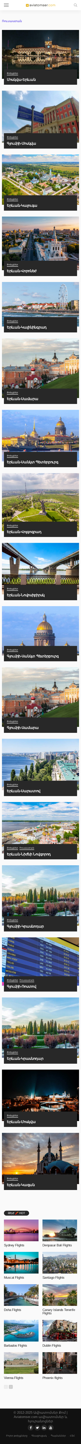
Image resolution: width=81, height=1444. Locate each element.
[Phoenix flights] (59, 1363)
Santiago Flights (53, 1277)
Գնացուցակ (39, 1435)
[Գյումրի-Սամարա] (40, 697)
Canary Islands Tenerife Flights (58, 1311)
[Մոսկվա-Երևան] (40, 54)
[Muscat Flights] (21, 1263)
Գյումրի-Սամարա (23, 728)
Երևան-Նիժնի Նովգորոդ (29, 854)
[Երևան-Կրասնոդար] (40, 1027)
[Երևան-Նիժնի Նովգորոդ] (40, 827)
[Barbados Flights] (21, 1331)
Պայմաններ (58, 1435)
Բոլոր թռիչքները (17, 1435)
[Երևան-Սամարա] (40, 368)
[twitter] (37, 1428)
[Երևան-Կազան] (40, 1158)
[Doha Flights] (21, 1295)
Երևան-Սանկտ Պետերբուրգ (32, 462)
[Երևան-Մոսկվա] (40, 1095)
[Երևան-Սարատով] (40, 764)
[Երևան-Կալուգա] (40, 179)
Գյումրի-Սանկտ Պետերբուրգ (33, 656)
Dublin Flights (51, 1345)
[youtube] (51, 1428)
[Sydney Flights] (21, 1230)
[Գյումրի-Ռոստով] (40, 961)
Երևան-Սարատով (23, 791)
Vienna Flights (13, 1378)
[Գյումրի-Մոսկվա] (40, 117)
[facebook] (31, 1428)
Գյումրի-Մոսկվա (21, 143)
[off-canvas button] (6, 5)
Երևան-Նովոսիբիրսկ (26, 595)
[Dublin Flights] (59, 1331)
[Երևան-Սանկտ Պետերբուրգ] (40, 435)
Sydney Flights (14, 1245)
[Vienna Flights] (21, 1363)
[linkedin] (44, 1428)
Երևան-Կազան (21, 1185)
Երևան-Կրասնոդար (25, 1058)
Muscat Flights (14, 1277)
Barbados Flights (15, 1345)
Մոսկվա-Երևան (21, 79)
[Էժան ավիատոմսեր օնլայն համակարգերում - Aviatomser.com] (40, 5)
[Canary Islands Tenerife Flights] (59, 1295)
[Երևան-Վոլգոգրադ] (40, 502)
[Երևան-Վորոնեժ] (40, 243)
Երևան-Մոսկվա (21, 1122)
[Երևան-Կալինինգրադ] (40, 304)
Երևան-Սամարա (22, 399)
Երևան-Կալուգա (22, 205)
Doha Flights (12, 1310)
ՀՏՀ (72, 1435)
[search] (75, 5)
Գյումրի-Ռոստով (21, 986)
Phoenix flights (52, 1378)
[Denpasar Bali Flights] (59, 1230)
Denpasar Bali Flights (57, 1245)
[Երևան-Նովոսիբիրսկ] (40, 568)
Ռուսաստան (26, 848)
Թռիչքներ (12, 73)
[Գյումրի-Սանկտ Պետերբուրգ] (40, 630)
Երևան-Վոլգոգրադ (24, 532)
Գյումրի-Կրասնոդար (25, 926)
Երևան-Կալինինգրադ (27, 327)
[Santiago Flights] (59, 1263)
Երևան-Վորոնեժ (22, 271)
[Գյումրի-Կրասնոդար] (40, 895)
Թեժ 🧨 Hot (16, 1213)
